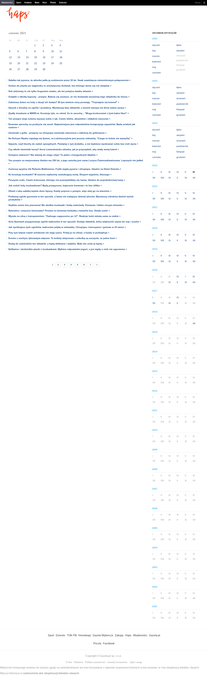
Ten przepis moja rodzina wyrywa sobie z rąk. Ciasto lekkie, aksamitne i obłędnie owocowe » (59, 118)
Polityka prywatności (95, 662)
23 (44, 63)
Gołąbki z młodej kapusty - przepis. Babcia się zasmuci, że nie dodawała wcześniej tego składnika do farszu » (69, 96)
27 (18, 69)
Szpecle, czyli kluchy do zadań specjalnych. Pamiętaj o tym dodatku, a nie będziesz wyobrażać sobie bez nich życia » (73, 144)
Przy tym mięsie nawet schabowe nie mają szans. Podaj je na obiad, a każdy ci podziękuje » (58, 232)
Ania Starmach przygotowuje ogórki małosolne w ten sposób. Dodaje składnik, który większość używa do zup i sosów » (74, 221)
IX (170, 177)
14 (27, 57)
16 (44, 57)
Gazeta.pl (154, 635)
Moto (37, 2)
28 (27, 69)
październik (182, 104)
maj (154, 67)
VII (154, 177)
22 (35, 63)
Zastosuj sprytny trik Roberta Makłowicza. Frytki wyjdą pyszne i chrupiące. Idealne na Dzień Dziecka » (64, 169)
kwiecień (156, 61)
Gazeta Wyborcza (103, 635)
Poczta (197, 3)
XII (194, 177)
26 (10, 69)
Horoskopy (84, 635)
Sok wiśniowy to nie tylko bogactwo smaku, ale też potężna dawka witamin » (50, 91)
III (169, 172)
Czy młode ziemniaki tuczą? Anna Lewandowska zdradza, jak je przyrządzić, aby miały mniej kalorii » (63, 149)
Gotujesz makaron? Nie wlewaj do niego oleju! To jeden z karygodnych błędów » (53, 155)
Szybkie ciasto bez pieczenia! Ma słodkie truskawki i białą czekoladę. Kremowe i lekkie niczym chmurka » (66, 205)
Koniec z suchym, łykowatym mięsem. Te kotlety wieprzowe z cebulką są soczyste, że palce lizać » (62, 238)
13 (18, 57)
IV (178, 172)
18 (61, 57)
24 (52, 63)
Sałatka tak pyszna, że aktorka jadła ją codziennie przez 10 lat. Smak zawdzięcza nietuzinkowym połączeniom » (69, 80)
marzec (156, 56)
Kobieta (28, 2)
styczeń (156, 45)
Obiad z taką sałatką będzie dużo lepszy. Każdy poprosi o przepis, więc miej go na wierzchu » (59, 191)
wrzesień (180, 98)
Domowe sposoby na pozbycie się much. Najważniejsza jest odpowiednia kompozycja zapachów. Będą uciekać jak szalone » (71, 126)
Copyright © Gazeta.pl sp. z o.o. (103, 656)
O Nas (69, 662)
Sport (18, 2)
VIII (162, 177)
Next (45, 2)
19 (10, 63)
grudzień (180, 115)
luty (154, 50)
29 (35, 69)
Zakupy (119, 635)
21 (27, 63)
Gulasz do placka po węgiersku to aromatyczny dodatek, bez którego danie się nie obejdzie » (59, 85)
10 (52, 51)
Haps (128, 635)
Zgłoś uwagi (136, 662)
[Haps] (17, 21)
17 (52, 57)
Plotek (53, 2)
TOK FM (72, 635)
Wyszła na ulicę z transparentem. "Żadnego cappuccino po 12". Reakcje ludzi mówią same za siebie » (64, 216)
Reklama (78, 662)
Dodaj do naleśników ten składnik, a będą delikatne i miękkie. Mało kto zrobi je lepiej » (56, 243)
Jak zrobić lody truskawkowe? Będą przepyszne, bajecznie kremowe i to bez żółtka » (55, 185)
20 (18, 63)
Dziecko (63, 2)
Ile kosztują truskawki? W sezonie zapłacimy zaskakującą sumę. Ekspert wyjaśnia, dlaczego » (60, 174)
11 (61, 51)
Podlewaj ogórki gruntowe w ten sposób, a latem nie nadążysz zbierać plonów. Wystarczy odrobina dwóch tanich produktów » (71, 198)
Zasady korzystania (117, 662)
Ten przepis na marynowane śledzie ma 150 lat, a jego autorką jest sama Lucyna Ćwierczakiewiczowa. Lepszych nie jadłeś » (75, 162)
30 (44, 69)
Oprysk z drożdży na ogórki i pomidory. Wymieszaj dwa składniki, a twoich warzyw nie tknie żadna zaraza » (67, 107)
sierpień (180, 50)
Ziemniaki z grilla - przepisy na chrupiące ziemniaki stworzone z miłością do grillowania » (57, 133)
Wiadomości (7, 2)
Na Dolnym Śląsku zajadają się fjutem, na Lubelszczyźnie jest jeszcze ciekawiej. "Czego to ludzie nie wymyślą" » (70, 138)
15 (35, 57)
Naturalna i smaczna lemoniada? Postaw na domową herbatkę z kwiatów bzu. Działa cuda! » (59, 210)
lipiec (179, 45)
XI (186, 177)
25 (61, 63)
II (161, 172)
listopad (180, 109)
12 (10, 57)
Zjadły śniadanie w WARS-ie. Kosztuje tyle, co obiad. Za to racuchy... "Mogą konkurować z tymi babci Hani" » (68, 113)
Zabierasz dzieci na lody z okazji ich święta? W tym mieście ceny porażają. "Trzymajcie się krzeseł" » (63, 102)
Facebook (108, 643)
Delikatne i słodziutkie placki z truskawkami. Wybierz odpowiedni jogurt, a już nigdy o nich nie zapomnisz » (67, 249)
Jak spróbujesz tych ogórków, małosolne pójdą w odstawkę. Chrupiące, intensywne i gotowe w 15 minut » (67, 227)
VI (194, 193)
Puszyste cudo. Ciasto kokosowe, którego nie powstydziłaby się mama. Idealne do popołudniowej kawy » (66, 180)
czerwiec (156, 72)
